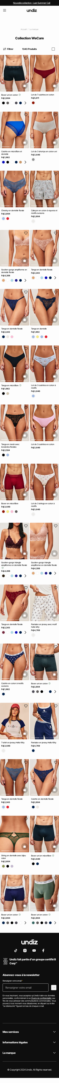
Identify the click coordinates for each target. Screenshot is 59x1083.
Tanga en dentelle (39, 328)
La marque (34, 29)
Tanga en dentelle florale (41, 269)
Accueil (24, 29)
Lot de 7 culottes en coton (42, 94)
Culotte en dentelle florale (42, 799)
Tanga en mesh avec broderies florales (10, 445)
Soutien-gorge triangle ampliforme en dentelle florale (14, 563)
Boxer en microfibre (9, 503)
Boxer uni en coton (9, 95)
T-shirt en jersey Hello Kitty (12, 742)
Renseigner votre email (13, 981)
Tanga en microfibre (10, 385)
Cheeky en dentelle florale (12, 210)
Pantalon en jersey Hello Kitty (43, 742)
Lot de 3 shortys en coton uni (44, 151)
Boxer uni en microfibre (41, 855)
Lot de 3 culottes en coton (42, 444)
